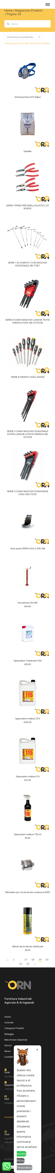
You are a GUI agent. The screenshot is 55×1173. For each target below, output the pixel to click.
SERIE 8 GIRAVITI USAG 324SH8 (27, 377)
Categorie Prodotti (14, 1028)
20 (46, 959)
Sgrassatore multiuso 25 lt (27, 718)
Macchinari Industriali (15, 1039)
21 (20, 963)
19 (39, 959)
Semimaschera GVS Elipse (27, 97)
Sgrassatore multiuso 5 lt (27, 776)
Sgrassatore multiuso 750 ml (27, 834)
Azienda (8, 1022)
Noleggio (9, 1033)
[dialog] (27, 1109)
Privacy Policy (12, 1167)
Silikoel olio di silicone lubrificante (27, 946)
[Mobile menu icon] (47, 4)
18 (32, 959)
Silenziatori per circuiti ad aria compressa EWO (27, 892)
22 (27, 963)
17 (25, 959)
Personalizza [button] (24, 1167)
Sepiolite (27, 151)
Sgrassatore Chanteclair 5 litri (27, 660)
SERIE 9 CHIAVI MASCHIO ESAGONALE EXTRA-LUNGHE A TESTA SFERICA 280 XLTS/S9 (27, 434)
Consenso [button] (9, 1117)
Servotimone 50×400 (28, 602)
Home (7, 1016)
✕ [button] (37, 1049)
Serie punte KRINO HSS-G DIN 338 (27, 548)
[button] (46, 595)
